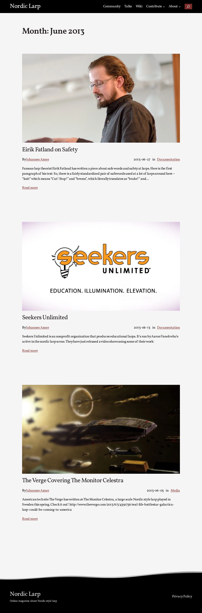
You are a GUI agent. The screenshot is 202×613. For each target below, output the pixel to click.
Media (175, 490)
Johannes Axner (37, 159)
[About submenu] (180, 7)
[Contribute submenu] (164, 7)
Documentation (168, 159)
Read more (30, 187)
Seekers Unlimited (45, 318)
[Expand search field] (188, 6)
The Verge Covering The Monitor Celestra (72, 480)
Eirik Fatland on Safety (50, 150)
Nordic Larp (25, 6)
